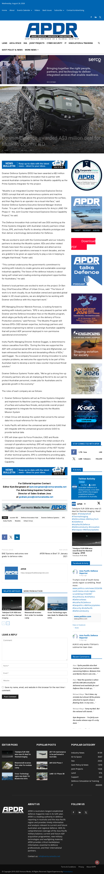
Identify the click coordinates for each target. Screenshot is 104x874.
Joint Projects (36, 43)
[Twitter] (100, 17)
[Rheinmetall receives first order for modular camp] (35, 603)
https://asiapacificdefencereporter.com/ (35, 573)
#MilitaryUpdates (91, 529)
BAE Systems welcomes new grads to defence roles (15, 555)
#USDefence (77, 521)
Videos (37, 10)
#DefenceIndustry (80, 527)
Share (77, 628)
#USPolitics (90, 596)
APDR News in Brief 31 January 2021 (53, 555)
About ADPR (91, 867)
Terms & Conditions (68, 867)
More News (31, 49)
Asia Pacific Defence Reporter (88, 572)
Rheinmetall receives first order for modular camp (34, 615)
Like (100, 452)
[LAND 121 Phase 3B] (42, 776)
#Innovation (94, 527)
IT (65, 43)
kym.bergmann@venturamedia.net (47, 486)
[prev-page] (3, 623)
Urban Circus (28, 521)
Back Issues (47, 10)
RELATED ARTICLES (12, 591)
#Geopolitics (78, 605)
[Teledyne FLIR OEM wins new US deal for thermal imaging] (12, 603)
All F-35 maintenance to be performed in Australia (57, 754)
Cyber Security (54, 43)
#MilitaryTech (92, 519)
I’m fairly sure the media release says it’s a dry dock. (86, 715)
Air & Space (15, 43)
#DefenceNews (79, 519)
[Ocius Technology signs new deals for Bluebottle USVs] (57, 603)
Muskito (18, 521)
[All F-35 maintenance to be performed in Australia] (42, 754)
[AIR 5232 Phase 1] (42, 765)
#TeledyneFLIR (84, 513)
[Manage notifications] (97, 862)
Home (4, 10)
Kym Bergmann (79, 712)
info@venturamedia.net (49, 856)
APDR (6, 150)
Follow (99, 459)
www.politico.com (82, 616)
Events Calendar (23, 10)
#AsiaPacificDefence (81, 524)
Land (4, 43)
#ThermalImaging (80, 516)
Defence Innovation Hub (29, 518)
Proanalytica (68, 871)
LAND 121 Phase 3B (56, 774)
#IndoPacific (87, 608)
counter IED (14, 518)
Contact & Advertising (75, 10)
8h (85, 504)
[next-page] (8, 623)
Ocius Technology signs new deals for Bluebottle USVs (57, 615)
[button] (99, 43)
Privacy (81, 867)
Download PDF (83, 244)
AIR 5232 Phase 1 (56, 763)
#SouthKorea (78, 596)
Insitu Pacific (7, 521)
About (11, 10)
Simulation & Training (81, 43)
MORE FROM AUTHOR (33, 591)
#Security (77, 608)
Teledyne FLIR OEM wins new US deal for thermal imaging (11, 615)
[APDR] (52, 30)
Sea (25, 43)
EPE (63, 518)
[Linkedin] (96, 17)
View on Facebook (79, 625)
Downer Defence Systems (50, 518)
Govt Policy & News (12, 49)
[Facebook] (91, 17)
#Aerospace (77, 529)
